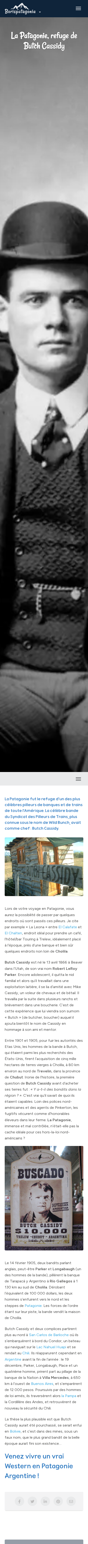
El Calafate (67, 927)
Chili (25, 1353)
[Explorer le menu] (78, 8)
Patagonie (33, 1305)
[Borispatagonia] (22, 8)
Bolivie (15, 1431)
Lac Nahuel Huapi (51, 1347)
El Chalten (13, 933)
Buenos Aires (42, 1383)
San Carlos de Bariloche (49, 1334)
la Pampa (68, 1395)
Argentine (13, 1359)
